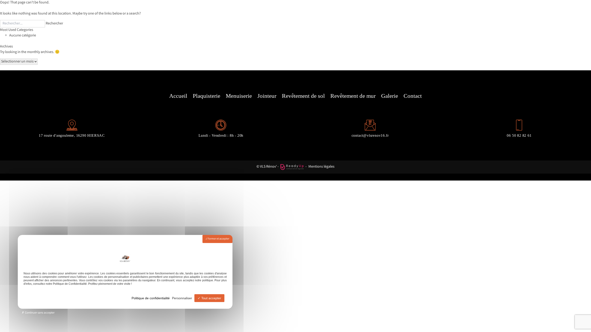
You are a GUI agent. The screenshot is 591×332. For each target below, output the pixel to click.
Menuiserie (239, 96)
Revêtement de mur (353, 96)
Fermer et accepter (218, 239)
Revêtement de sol (303, 96)
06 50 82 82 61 (519, 135)
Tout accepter (210, 298)
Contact (413, 96)
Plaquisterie (206, 96)
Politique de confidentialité (151, 298)
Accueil (178, 96)
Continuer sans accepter (39, 313)
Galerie (389, 96)
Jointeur (266, 96)
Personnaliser (182, 298)
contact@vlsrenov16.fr (370, 135)
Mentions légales (321, 166)
